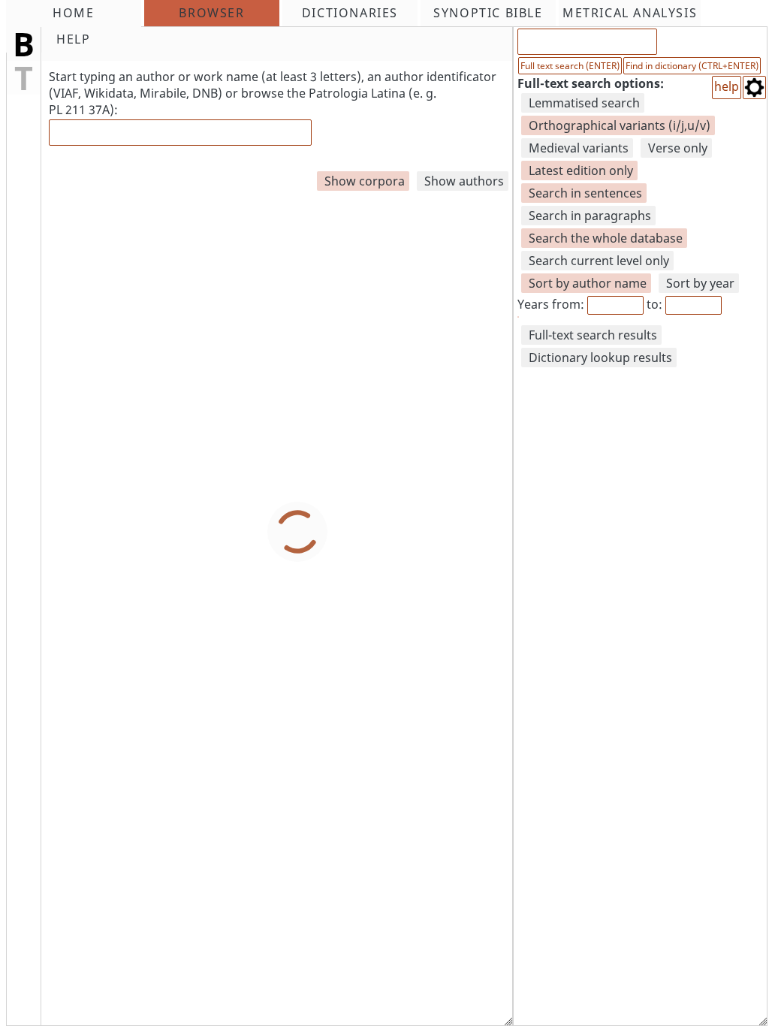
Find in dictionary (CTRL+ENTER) (692, 65)
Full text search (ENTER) (570, 65)
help (726, 86)
